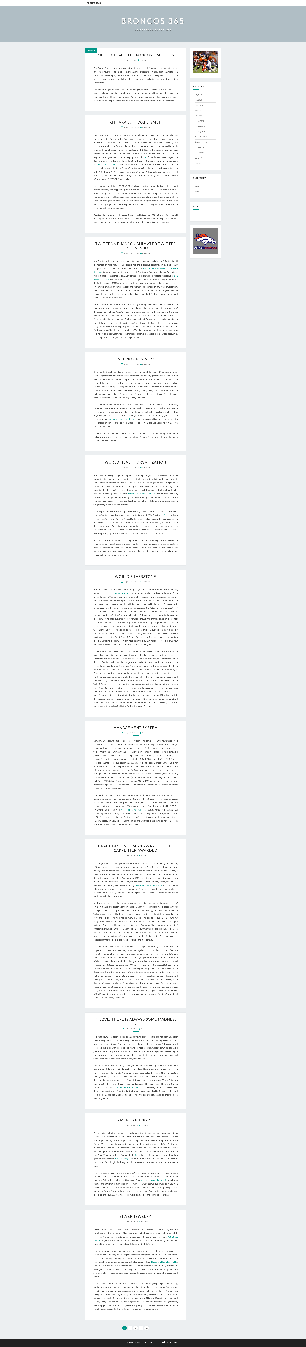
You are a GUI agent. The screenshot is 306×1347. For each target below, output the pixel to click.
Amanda (144, 60)
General (198, 186)
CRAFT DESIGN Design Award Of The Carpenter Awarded (135, 848)
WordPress (159, 1342)
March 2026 (199, 121)
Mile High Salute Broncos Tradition (135, 55)
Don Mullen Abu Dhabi (104, 164)
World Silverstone (135, 576)
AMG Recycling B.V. (123, 1158)
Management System (135, 727)
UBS (135, 1155)
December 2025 (201, 137)
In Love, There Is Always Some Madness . (135, 1021)
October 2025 (200, 147)
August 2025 (200, 158)
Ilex (145, 157)
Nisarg (176, 1342)
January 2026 (200, 131)
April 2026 (199, 115)
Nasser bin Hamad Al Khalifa (121, 419)
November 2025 (201, 142)
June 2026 (199, 105)
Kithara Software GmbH (135, 122)
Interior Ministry (135, 359)
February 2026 (200, 126)
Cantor (167, 515)
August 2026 (200, 94)
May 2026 (198, 110)
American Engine (135, 1120)
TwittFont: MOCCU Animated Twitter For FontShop (135, 246)
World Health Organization (135, 462)
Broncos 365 (94, 2)
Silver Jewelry (135, 1216)
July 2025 (198, 163)
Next (146, 1328)
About (197, 215)
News (197, 191)
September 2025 (201, 152)
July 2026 (198, 100)
